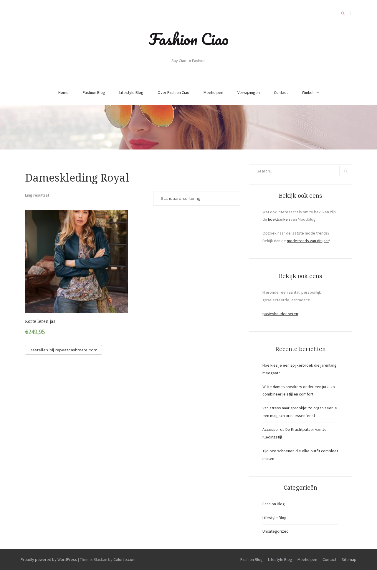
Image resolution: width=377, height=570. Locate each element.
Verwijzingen (248, 92)
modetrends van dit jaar (308, 240)
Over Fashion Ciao (173, 92)
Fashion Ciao (189, 39)
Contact (281, 92)
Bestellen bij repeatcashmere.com (63, 350)
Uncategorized (275, 531)
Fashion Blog (94, 92)
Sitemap (349, 559)
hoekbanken (279, 219)
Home (63, 92)
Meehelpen (213, 92)
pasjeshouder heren (280, 313)
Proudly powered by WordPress (49, 559)
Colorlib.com (124, 559)
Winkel (307, 92)
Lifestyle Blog (131, 92)
